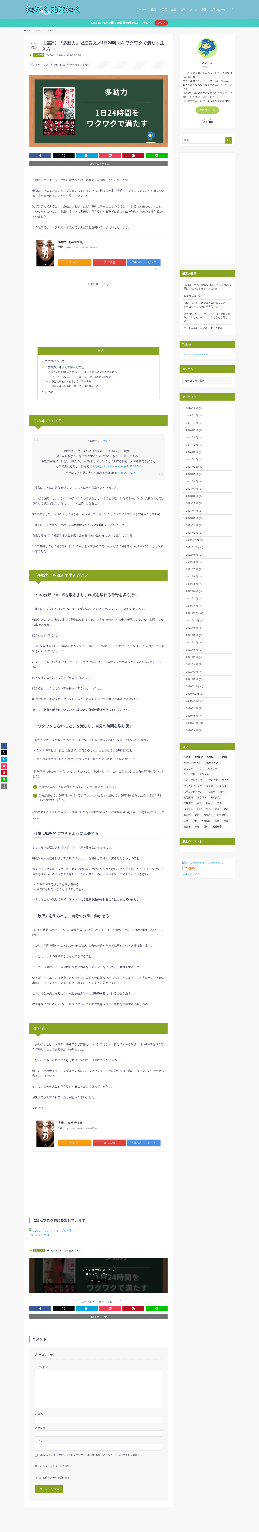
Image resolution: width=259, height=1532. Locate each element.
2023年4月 (194, 510)
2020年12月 (194, 686)
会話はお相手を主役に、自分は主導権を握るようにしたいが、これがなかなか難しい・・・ (207, 317)
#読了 (107, 440)
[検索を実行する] (228, 140)
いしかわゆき (211, 762)
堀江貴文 (69, 1250)
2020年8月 (194, 715)
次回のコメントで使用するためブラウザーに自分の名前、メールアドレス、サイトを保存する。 (92, 1454)
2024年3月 (194, 444)
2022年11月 (194, 540)
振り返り (188, 809)
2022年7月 (194, 569)
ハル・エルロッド (193, 780)
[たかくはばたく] (53, 9)
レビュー (210, 791)
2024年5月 (194, 430)
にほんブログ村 (39, 1235)
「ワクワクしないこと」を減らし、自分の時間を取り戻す (81, 376)
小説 (199, 803)
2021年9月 (194, 627)
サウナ (200, 768)
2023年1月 (194, 532)
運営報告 (217, 826)
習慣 (217, 820)
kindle (224, 757)
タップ (161, 22)
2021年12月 (194, 613)
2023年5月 (194, 503)
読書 (226, 820)
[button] (40, 155)
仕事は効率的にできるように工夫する (70, 381)
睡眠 (195, 820)
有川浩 (187, 815)
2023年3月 (194, 518)
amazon (199, 757)
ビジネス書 (38, 55)
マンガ (209, 786)
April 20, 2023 (126, 472)
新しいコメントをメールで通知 (52, 1466)
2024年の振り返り (194, 295)
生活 (186, 820)
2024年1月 (194, 459)
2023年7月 (194, 488)
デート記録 (189, 774)
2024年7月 (194, 422)
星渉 (208, 809)
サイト (38, 1441)
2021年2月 (194, 679)
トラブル (204, 774)
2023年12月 (194, 466)
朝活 (197, 815)
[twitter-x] (204, 121)
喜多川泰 (201, 797)
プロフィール (207, 110)
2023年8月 (194, 481)
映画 (217, 809)
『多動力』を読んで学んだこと (64, 367)
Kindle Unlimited (192, 762)
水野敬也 (221, 815)
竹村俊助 (206, 820)
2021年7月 (194, 642)
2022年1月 (194, 606)
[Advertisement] (98, 311)
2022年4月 (194, 591)
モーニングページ (193, 791)
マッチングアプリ (193, 786)
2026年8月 (194, 408)
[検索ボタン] (231, 9)
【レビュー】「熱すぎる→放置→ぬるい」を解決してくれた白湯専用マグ (207, 305)
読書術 (187, 826)
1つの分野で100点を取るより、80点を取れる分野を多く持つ (83, 372)
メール (40, 1427)
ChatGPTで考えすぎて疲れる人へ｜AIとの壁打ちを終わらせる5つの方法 (207, 287)
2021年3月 (194, 671)
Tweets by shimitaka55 (195, 354)
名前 (39, 1414)
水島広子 (208, 815)
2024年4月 (194, 437)
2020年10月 (194, 701)
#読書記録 (98, 466)
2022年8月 (194, 562)
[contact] (210, 121)
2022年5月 (194, 584)
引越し (209, 803)
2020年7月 (194, 723)
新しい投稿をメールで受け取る (52, 1477)
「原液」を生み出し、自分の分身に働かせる (73, 386)
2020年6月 (194, 730)
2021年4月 (194, 664)
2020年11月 (194, 693)
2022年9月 (194, 554)
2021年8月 (194, 635)
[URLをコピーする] (4, 786)
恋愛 (219, 803)
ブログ (225, 780)
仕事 (222, 791)
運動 (206, 826)
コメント (41, 1367)
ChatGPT (212, 757)
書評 (78, 1250)
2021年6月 (194, 649)
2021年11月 (194, 620)
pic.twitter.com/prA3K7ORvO (123, 466)
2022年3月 (194, 598)
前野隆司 (188, 797)
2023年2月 (194, 525)
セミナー (212, 768)
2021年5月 (194, 657)
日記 (199, 809)
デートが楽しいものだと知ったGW (203, 328)
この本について (54, 361)
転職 (197, 826)
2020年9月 (194, 708)
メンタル (222, 786)
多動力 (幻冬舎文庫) (70, 242)
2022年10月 (194, 547)
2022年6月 (194, 576)
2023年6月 (194, 496)
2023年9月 (194, 474)
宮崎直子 (188, 803)
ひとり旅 (188, 768)
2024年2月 (194, 452)
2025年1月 (194, 415)
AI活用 (187, 757)
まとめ (49, 391)
